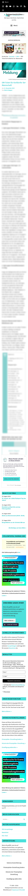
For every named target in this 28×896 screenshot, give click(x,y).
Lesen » (4, 595)
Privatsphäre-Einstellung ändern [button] (14, 867)
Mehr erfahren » (9, 620)
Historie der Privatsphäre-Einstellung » (14, 743)
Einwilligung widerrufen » (10, 747)
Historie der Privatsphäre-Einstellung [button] (14, 873)
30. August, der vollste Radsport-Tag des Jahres (14, 499)
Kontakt (22, 890)
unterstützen (18, 34)
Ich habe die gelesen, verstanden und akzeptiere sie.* (14, 686)
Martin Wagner (8, 90)
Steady (14, 35)
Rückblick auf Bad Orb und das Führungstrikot (11, 507)
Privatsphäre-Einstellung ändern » (12, 739)
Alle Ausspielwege (7, 829)
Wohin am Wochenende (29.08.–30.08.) (13, 515)
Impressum (15, 890)
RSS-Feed (5, 835)
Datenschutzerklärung (18, 685)
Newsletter (12, 648)
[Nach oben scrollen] (25, 893)
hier (19, 552)
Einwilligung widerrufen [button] (14, 879)
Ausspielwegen (11, 646)
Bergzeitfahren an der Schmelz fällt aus (13, 522)
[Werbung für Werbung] (14, 585)
